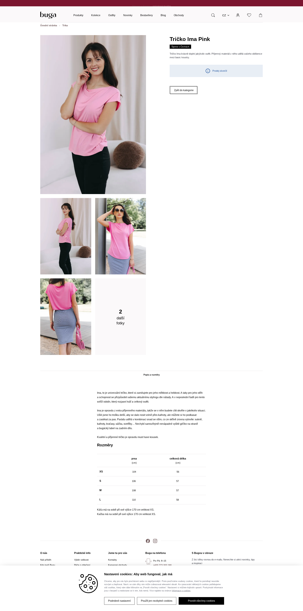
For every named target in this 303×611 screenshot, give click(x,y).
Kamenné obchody (117, 565)
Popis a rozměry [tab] (151, 374)
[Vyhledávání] (213, 15)
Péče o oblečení (82, 565)
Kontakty (112, 559)
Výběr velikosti (81, 559)
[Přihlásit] (237, 15)
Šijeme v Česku (141, 3)
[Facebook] (148, 541)
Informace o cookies (181, 590)
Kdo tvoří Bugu (47, 565)
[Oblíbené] (249, 15)
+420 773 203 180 (162, 565)
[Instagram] (155, 541)
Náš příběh (45, 559)
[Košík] (260, 15)
